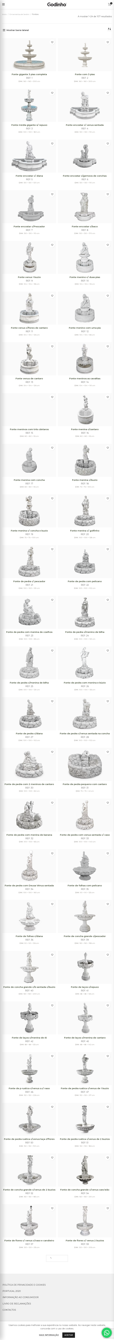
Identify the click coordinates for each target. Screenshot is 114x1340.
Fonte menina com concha (29, 480)
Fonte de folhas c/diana (29, 936)
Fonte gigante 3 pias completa (29, 74)
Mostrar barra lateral (18, 30)
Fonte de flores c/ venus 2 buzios (85, 1240)
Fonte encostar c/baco (85, 226)
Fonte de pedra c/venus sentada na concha (85, 733)
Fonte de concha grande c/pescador (85, 936)
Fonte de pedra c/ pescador (29, 581)
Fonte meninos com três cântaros (29, 429)
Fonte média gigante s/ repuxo (29, 125)
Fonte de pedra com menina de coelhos (29, 632)
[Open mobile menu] (3, 4)
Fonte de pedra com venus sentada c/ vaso (85, 834)
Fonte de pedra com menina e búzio (85, 682)
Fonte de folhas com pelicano (85, 885)
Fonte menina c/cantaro (85, 429)
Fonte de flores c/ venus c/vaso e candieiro (29, 1240)
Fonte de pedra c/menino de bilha (84, 632)
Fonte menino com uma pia (85, 327)
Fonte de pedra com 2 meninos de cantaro (29, 784)
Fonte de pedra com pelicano (85, 581)
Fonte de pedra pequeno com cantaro (85, 784)
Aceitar (68, 1335)
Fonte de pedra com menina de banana (29, 834)
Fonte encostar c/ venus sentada (85, 125)
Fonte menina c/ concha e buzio (29, 530)
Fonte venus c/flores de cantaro (29, 327)
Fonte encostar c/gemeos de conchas (85, 175)
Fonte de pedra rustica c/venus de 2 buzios (85, 1139)
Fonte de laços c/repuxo (85, 987)
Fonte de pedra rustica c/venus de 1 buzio (85, 1088)
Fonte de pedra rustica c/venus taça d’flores (29, 1139)
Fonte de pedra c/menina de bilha (29, 682)
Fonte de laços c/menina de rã (29, 1037)
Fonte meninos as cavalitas (84, 378)
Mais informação (49, 1335)
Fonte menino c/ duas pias (85, 277)
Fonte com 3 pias (85, 74)
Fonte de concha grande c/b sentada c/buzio (29, 987)
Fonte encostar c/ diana (29, 175)
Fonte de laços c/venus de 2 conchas (29, 1291)
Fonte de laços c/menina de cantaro (85, 1037)
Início (4, 14)
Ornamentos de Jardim (19, 14)
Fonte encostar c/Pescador (29, 226)
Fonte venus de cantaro (29, 378)
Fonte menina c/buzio (84, 480)
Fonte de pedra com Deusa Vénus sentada (29, 885)
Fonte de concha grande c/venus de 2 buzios (29, 1189)
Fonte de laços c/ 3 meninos (85, 1291)
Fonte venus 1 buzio (29, 277)
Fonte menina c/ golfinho (84, 530)
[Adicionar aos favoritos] (52, 42)
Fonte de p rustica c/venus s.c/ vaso (29, 1088)
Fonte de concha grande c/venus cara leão (84, 1189)
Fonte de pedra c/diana (29, 733)
